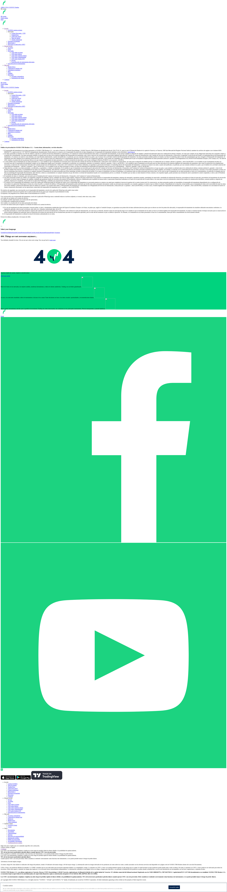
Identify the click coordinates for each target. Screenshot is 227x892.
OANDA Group (12, 825)
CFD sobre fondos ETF (18, 59)
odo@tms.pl (131, 152)
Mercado (6, 65)
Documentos (11, 830)
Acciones (10, 47)
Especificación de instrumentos (16, 63)
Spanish (14, 232)
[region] (113, 887)
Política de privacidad (14, 839)
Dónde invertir (8, 46)
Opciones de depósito (14, 41)
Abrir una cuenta (5, 276)
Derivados (11, 51)
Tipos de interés (15, 38)
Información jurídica (13, 838)
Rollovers (10, 819)
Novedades (11, 831)
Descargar (10, 795)
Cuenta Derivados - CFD (18, 33)
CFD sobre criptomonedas (18, 57)
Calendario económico (14, 70)
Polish (52, 232)
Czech (32, 232)
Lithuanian (42, 232)
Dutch (29, 232)
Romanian (48, 232)
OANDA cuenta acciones (15, 30)
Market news (11, 820)
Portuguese (24, 232)
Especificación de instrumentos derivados (22, 62)
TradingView (15, 35)
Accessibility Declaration (15, 841)
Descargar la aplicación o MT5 (16, 44)
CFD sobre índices (16, 54)
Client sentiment (12, 822)
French (7, 232)
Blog (9, 71)
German (19, 232)
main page (53, 240)
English (3, 232)
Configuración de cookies (15, 843)
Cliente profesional (16, 39)
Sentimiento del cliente (17, 78)
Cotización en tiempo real (15, 68)
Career (10, 827)
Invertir (6, 28)
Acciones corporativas (17, 76)
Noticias (10, 835)
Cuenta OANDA (12, 784)
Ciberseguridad (12, 833)
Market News (11, 67)
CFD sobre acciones (17, 52)
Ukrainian (57, 232)
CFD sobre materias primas (19, 55)
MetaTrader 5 (11, 43)
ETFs (9, 49)
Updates (10, 73)
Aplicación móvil (16, 36)
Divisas (13, 60)
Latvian (36, 232)
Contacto (6, 79)
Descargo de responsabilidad (16, 836)
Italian (10, 232)
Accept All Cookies (174, 887)
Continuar (3, 849)
